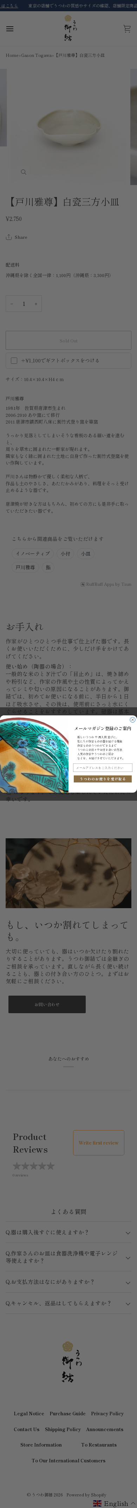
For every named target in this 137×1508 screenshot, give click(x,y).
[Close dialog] (132, 719)
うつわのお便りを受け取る (103, 778)
